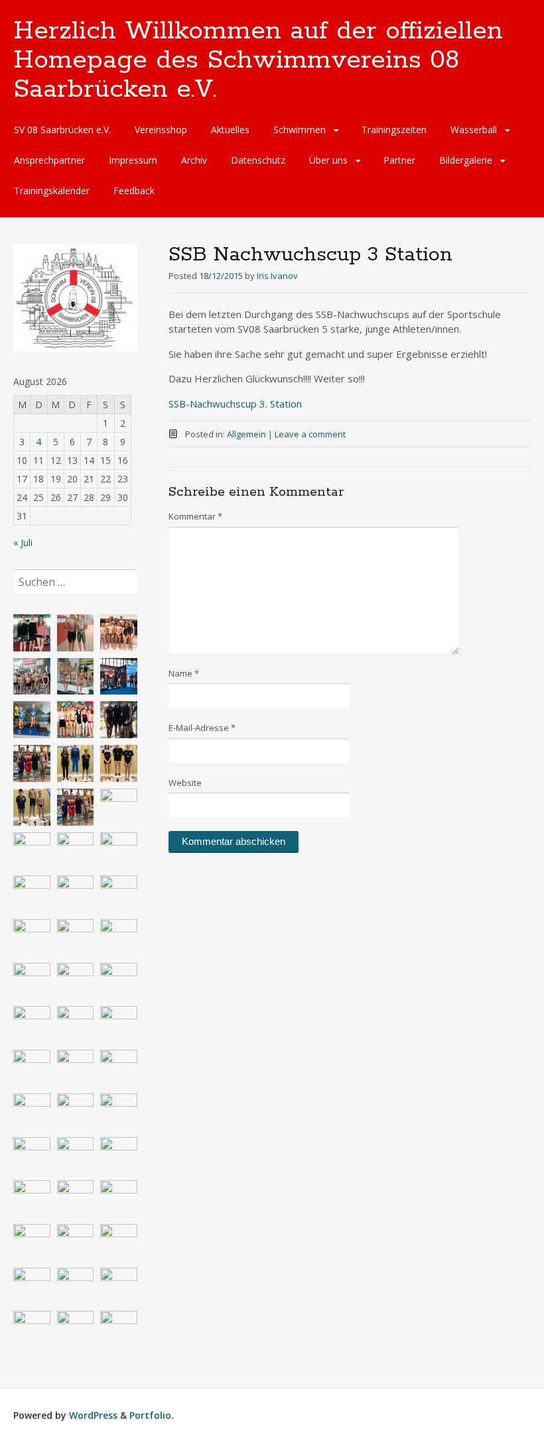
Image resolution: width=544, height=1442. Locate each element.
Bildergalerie (465, 160)
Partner (399, 160)
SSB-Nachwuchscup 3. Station (235, 403)
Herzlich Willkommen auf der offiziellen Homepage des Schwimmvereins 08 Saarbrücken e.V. (258, 60)
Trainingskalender (52, 190)
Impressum (133, 160)
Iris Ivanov (277, 276)
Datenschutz (258, 160)
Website (185, 783)
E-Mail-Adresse (202, 728)
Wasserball (473, 129)
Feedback (134, 190)
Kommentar (195, 516)
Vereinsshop (161, 129)
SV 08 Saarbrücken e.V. (62, 129)
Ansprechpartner (49, 160)
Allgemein (246, 434)
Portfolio (150, 1415)
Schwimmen (299, 129)
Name (184, 673)
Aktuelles (230, 129)
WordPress (93, 1415)
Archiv (194, 160)
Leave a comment (310, 434)
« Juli (23, 542)
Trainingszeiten (394, 129)
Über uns (328, 160)
